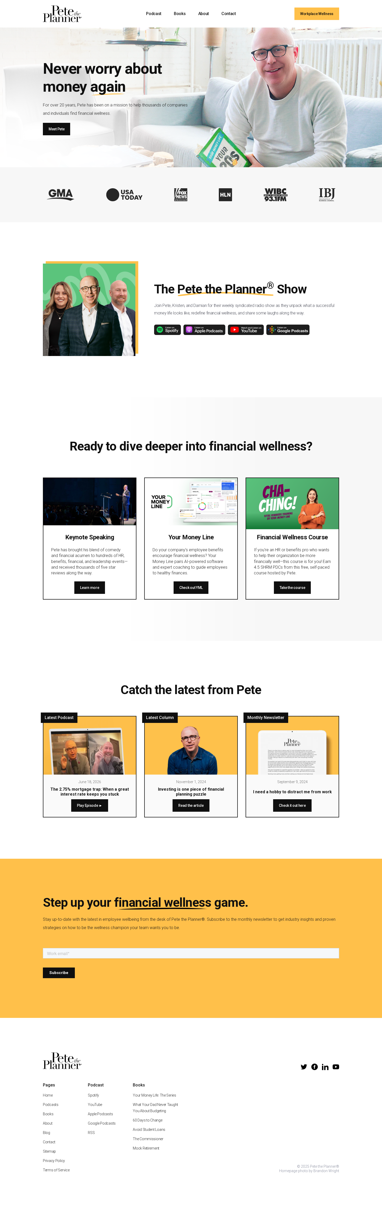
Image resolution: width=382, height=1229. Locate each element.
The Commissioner (148, 1139)
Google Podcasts (102, 1123)
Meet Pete (56, 129)
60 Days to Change (147, 1120)
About (203, 13)
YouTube (95, 1105)
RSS (91, 1133)
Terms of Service (56, 1170)
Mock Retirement (146, 1148)
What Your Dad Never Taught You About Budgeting (155, 1108)
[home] (62, 13)
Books (180, 13)
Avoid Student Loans (149, 1129)
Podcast (153, 13)
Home (48, 1095)
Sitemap (49, 1151)
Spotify (93, 1095)
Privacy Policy (54, 1161)
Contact (228, 13)
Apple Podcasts (100, 1114)
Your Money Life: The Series (154, 1095)
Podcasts (50, 1105)
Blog (46, 1133)
